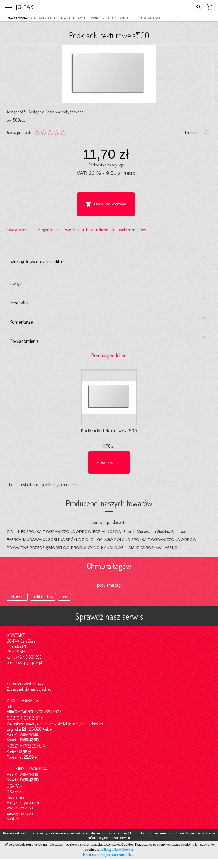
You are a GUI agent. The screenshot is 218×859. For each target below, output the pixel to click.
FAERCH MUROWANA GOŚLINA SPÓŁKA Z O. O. (50, 539)
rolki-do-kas (43, 596)
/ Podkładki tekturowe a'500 (137, 18)
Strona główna (14, 18)
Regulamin (15, 797)
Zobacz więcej (109, 462)
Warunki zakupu (20, 807)
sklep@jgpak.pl (30, 662)
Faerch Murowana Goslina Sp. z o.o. (155, 531)
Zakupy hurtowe (20, 813)
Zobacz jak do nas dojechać (29, 689)
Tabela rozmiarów (131, 229)
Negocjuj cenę (50, 229)
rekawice (17, 596)
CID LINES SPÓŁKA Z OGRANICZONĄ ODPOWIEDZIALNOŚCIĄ (64, 531)
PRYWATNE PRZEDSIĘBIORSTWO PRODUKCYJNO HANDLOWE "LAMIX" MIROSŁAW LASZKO (92, 547)
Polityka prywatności (24, 802)
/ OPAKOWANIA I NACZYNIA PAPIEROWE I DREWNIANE (64, 18)
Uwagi (15, 283)
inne (64, 596)
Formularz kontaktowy (25, 683)
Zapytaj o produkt (20, 229)
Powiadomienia (24, 340)
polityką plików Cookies (117, 850)
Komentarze (21, 321)
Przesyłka (19, 302)
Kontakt (13, 818)
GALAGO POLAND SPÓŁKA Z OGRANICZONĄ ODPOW (146, 539)
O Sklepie (14, 791)
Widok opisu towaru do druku (89, 229)
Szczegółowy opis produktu (36, 261)
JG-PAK (24, 6)
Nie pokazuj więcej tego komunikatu (109, 855)
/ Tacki (108, 18)
